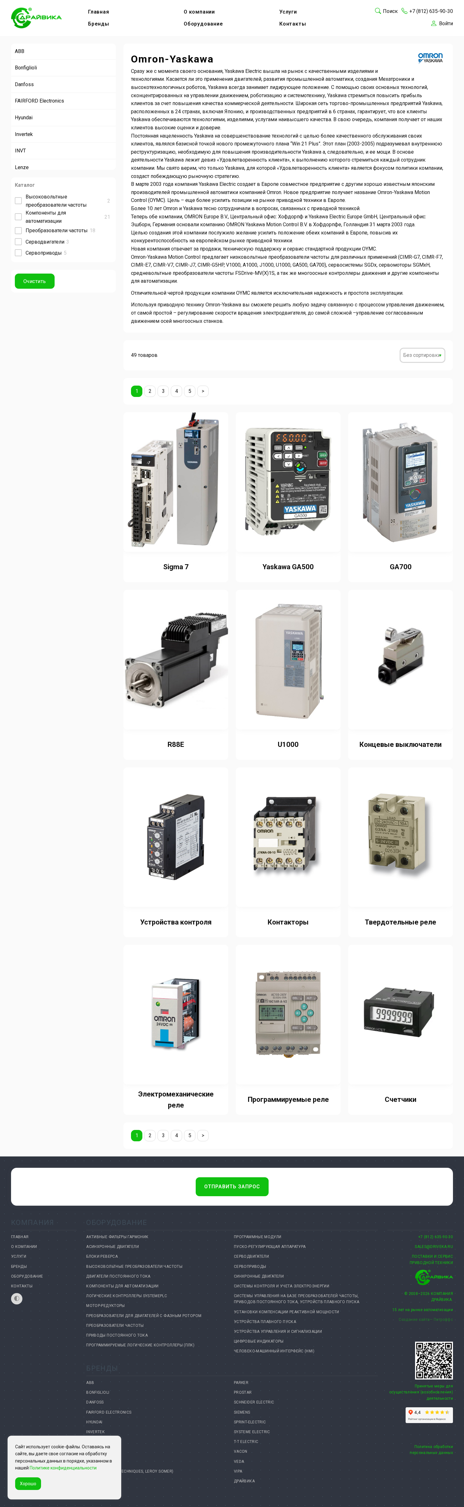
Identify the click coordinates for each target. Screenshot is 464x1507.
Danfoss (24, 84)
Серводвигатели (251, 1256)
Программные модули (257, 1237)
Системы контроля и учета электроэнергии (281, 1286)
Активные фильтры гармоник (117, 1237)
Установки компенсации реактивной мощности (286, 1312)
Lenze (22, 167)
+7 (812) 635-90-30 (435, 1237)
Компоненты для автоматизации (122, 1286)
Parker (241, 1382)
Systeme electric (252, 1432)
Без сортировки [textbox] (422, 355)
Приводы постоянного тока (117, 1335)
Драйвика (244, 1481)
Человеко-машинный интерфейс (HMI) (274, 1351)
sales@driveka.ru (434, 1246)
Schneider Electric (254, 1402)
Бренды (98, 24)
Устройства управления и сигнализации (278, 1331)
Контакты (292, 24)
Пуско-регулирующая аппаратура (270, 1246)
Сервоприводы (250, 1266)
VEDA (239, 1461)
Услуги (288, 12)
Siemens (242, 1412)
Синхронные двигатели (259, 1276)
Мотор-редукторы (105, 1305)
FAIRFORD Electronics (39, 101)
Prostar (243, 1392)
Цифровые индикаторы (259, 1341)
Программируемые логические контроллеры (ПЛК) (140, 1345)
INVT (20, 151)
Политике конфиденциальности (63, 1467)
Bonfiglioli (26, 68)
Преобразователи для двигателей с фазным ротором (143, 1316)
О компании (199, 12)
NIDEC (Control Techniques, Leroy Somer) (129, 1471)
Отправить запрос (232, 1187)
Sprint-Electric (250, 1422)
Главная (98, 12)
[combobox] (422, 355)
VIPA (238, 1471)
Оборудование (203, 24)
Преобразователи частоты (115, 1325)
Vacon (240, 1451)
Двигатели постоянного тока (118, 1276)
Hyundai (24, 118)
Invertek (24, 134)
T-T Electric (246, 1441)
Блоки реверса (102, 1256)
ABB (19, 51)
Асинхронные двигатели (112, 1246)
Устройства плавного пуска (265, 1322)
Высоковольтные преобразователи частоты (134, 1266)
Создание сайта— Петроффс (426, 1319)
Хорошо (28, 1483)
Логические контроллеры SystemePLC (126, 1296)
